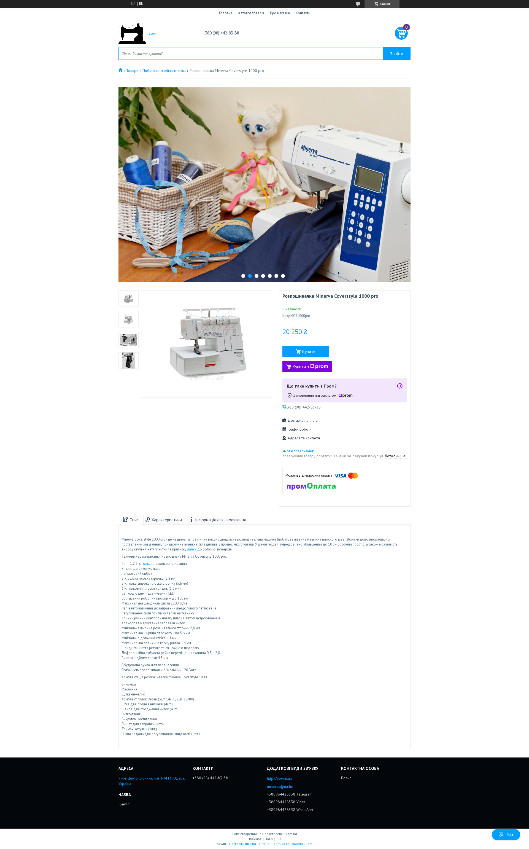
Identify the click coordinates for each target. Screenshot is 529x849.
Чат (510, 834)
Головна (226, 13)
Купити (308, 351)
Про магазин (280, 13)
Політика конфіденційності (292, 844)
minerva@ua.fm (280, 786)
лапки (191, 549)
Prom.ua (290, 834)
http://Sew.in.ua (279, 778)
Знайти (396, 53)
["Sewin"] (132, 33)
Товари (132, 70)
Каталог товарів (251, 13)
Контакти (303, 13)
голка (146, 563)
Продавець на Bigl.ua (264, 839)
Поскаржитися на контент (249, 844)
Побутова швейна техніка (164, 70)
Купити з (300, 366)
